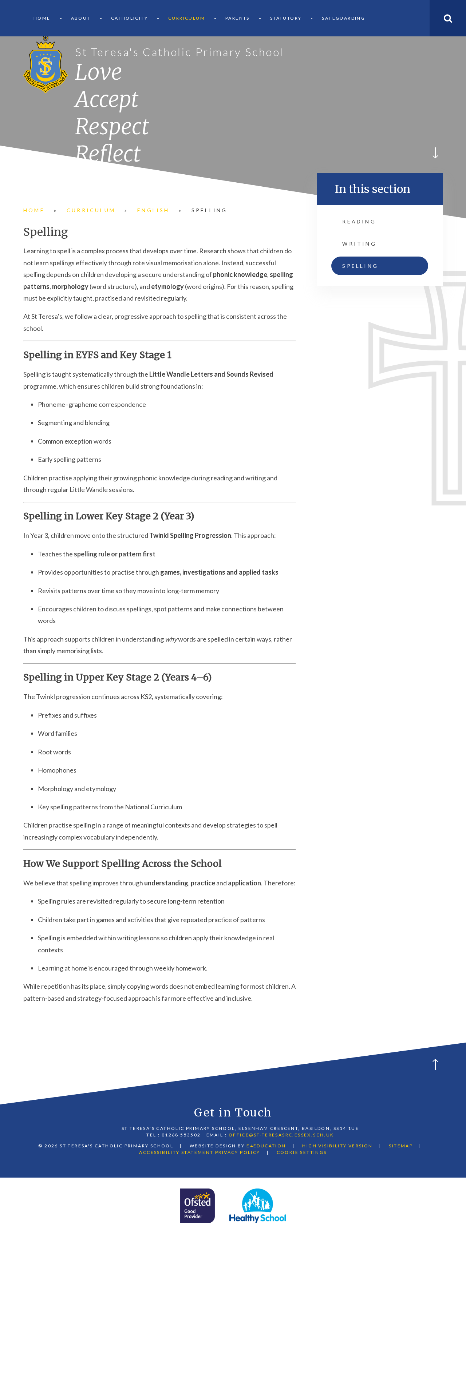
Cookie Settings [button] (302, 1152)
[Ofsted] (197, 1206)
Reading (359, 221)
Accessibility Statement (176, 1152)
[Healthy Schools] (257, 1206)
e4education (266, 1145)
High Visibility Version (337, 1145)
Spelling (209, 210)
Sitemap (401, 1145)
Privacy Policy (237, 1152)
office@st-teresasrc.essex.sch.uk (281, 1135)
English (153, 210)
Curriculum (91, 210)
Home (34, 210)
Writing (359, 244)
